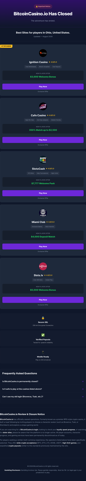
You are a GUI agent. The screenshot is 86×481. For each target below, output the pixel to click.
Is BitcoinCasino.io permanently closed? (20, 381)
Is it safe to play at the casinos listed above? (22, 389)
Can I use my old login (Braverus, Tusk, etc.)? (22, 396)
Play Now (43, 86)
